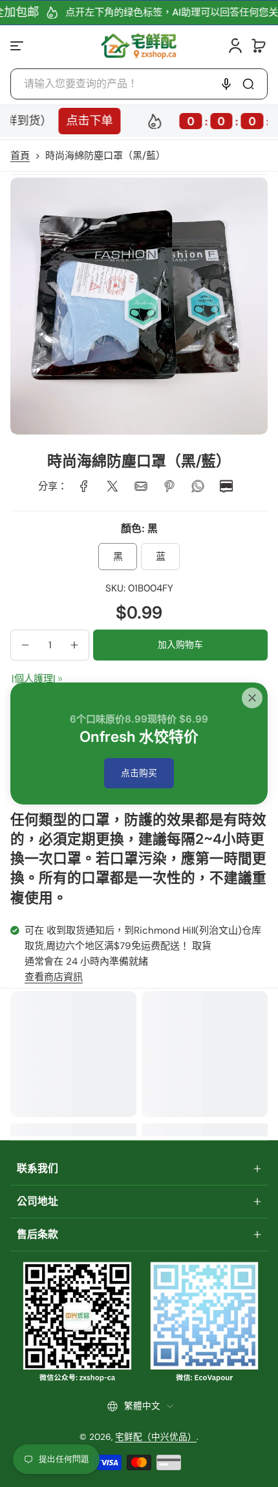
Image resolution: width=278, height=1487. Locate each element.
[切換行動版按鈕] (18, 46)
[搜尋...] (248, 84)
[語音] (226, 84)
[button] (259, 46)
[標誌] (139, 45)
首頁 (20, 155)
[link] (84, 486)
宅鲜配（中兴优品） (156, 1436)
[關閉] (252, 698)
